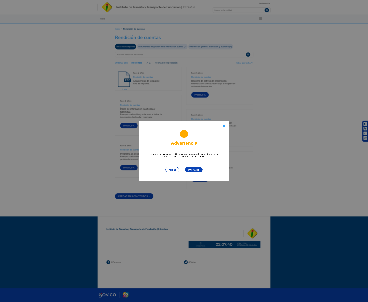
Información (193, 169)
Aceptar (172, 169)
